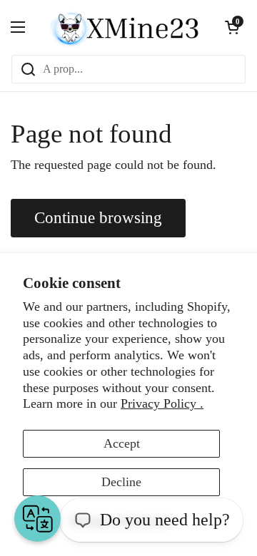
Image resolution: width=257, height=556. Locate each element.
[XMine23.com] (125, 27)
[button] (232, 27)
